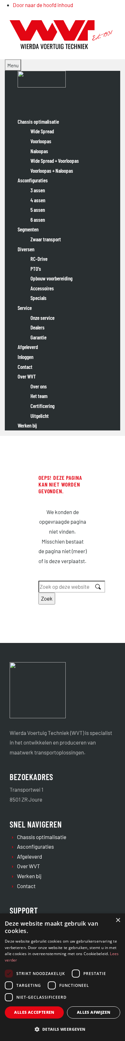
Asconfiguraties (33, 180)
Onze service (42, 317)
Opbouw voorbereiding (51, 278)
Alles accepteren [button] (34, 1012)
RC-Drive (38, 258)
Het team (38, 396)
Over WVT (27, 376)
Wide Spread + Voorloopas (54, 160)
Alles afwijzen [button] (94, 1012)
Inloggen (25, 357)
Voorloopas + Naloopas (51, 170)
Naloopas (39, 151)
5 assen (37, 209)
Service (25, 307)
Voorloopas (40, 141)
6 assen (37, 219)
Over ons (38, 386)
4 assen (37, 200)
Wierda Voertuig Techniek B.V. (45, 25)
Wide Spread (42, 131)
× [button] (117, 920)
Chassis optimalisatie (38, 121)
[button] (62, 1029)
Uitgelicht (39, 415)
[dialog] (62, 977)
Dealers (37, 327)
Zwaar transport (45, 239)
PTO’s (35, 268)
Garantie (38, 337)
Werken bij (27, 425)
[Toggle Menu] (13, 65)
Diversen (26, 249)
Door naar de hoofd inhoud (43, 5)
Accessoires (42, 288)
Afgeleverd (28, 347)
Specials (38, 298)
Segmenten (28, 229)
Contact (25, 366)
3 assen (37, 190)
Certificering (42, 406)
